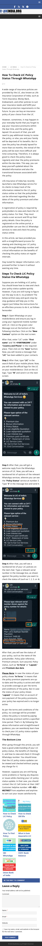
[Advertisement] (21, 43)
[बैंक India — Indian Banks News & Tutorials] (11, 13)
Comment (5, 894)
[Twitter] (23, 7)
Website (5, 923)
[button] (39, 2)
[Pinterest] (27, 7)
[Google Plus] (19, 7)
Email (4, 917)
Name (4, 910)
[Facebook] (15, 7)
